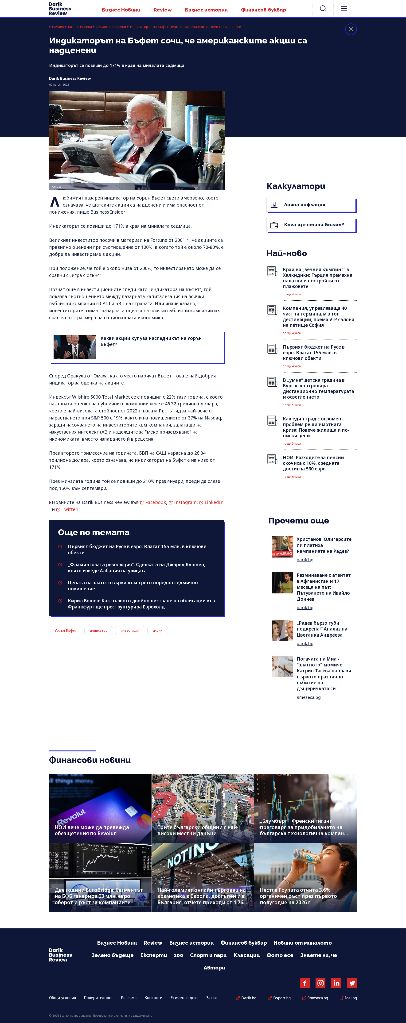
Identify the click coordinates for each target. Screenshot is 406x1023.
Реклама (129, 997)
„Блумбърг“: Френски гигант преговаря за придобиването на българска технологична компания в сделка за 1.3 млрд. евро (305, 830)
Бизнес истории (206, 10)
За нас (212, 997)
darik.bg (305, 559)
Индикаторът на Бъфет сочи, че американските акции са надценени (185, 27)
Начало (58, 27)
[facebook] (305, 983)
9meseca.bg (309, 697)
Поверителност (98, 997)
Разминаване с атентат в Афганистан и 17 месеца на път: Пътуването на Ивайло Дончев (324, 587)
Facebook (155, 502)
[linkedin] (336, 983)
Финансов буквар (263, 10)
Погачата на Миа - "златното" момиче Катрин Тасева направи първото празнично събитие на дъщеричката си (324, 674)
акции (157, 630)
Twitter (69, 509)
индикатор (98, 630)
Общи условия (62, 997)
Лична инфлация (304, 205)
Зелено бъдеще (112, 955)
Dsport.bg (282, 997)
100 (178, 955)
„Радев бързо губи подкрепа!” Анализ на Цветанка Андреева (322, 629)
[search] (323, 8)
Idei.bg (351, 997)
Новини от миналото (303, 943)
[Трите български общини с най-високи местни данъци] (203, 808)
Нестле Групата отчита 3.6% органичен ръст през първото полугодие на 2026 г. (298, 896)
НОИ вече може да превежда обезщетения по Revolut (92, 830)
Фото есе (280, 955)
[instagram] (320, 983)
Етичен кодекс (184, 997)
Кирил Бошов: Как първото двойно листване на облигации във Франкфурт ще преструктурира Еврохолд (141, 604)
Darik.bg (248, 997)
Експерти (154, 955)
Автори (214, 968)
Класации (247, 955)
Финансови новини (111, 27)
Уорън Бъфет (66, 630)
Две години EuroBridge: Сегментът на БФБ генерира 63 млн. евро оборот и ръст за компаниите (99, 896)
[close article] (351, 29)
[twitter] (352, 983)
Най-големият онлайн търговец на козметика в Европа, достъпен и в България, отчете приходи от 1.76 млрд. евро (201, 899)
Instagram (185, 502)
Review (163, 10)
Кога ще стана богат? (313, 224)
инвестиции (130, 630)
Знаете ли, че (318, 955)
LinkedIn (214, 502)
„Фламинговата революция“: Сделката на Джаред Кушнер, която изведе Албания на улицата (136, 567)
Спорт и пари (208, 955)
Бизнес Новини (121, 10)
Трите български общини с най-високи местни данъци (197, 830)
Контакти (153, 997)
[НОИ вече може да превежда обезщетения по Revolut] (100, 808)
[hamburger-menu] (344, 8)
